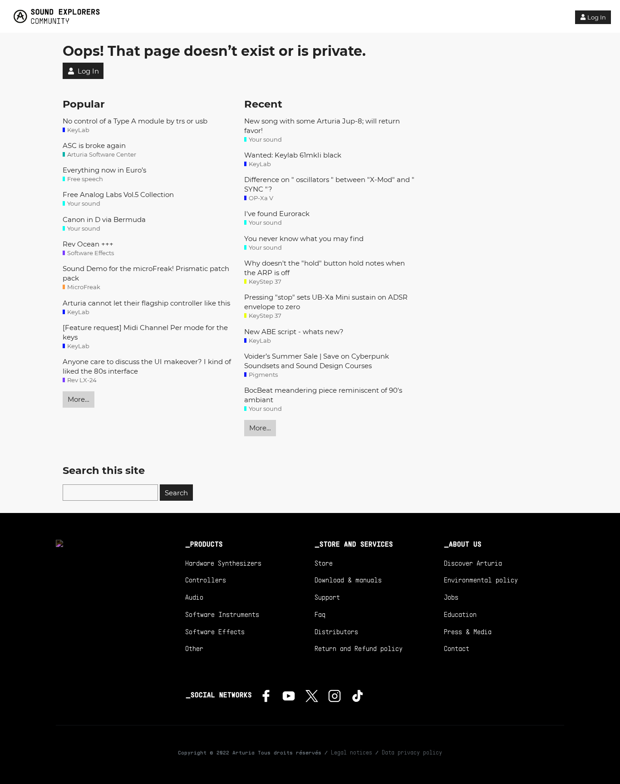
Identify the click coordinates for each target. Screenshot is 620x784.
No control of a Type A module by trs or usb (135, 121)
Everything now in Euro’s (104, 170)
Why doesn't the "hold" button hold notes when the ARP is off (324, 268)
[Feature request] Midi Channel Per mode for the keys (145, 332)
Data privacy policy (412, 752)
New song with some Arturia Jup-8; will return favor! (322, 126)
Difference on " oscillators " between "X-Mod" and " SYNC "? (329, 184)
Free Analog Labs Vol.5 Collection (118, 194)
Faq (320, 614)
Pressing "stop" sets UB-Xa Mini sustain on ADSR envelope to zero (326, 302)
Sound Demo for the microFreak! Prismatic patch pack (146, 273)
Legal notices (351, 752)
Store (324, 563)
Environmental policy (481, 580)
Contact (456, 648)
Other (194, 648)
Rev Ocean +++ (88, 244)
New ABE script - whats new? (294, 331)
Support (327, 597)
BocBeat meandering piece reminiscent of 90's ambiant (323, 395)
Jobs (451, 597)
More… (78, 399)
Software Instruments (222, 614)
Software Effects (215, 631)
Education (460, 614)
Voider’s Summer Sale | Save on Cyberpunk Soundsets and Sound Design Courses (316, 361)
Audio (194, 597)
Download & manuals (348, 580)
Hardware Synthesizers (223, 563)
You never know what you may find (304, 238)
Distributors (336, 631)
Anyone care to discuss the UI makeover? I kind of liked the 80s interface (147, 366)
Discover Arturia (473, 563)
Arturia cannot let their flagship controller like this (146, 303)
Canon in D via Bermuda (104, 219)
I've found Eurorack (277, 213)
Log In (596, 17)
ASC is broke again (94, 145)
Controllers (205, 580)
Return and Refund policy (359, 648)
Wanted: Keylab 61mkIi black (292, 155)
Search (176, 492)
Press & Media (468, 631)
